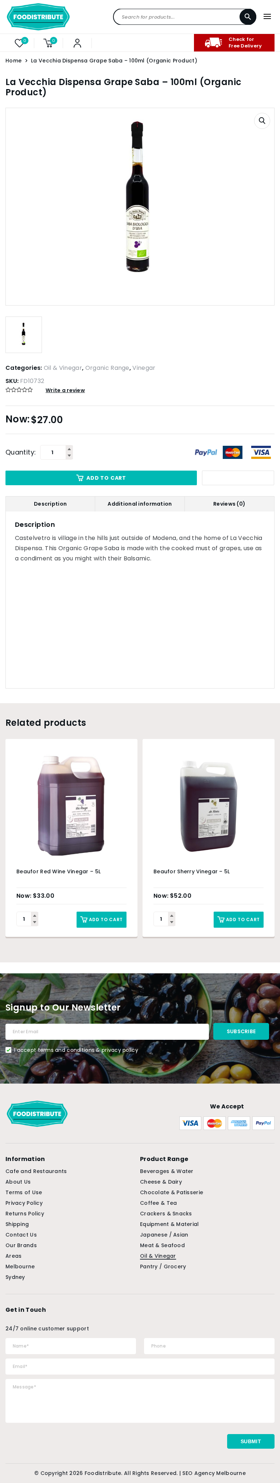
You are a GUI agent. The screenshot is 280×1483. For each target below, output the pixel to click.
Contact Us (21, 1234)
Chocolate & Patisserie (171, 1192)
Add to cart (106, 478)
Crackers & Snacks (166, 1213)
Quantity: (20, 452)
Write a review (65, 390)
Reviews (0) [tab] (229, 503)
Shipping (17, 1224)
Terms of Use (23, 1192)
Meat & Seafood (162, 1245)
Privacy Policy (24, 1203)
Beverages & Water (167, 1171)
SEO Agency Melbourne (214, 1473)
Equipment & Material (169, 1224)
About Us (18, 1181)
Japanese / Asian (164, 1234)
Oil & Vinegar (63, 368)
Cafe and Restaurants (36, 1171)
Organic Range (107, 368)
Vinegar (143, 368)
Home (13, 60)
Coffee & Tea (158, 1203)
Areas (13, 1256)
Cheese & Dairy (161, 1181)
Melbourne (20, 1266)
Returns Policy (24, 1213)
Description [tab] (50, 503)
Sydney (15, 1277)
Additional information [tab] (140, 503)
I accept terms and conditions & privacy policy (76, 1050)
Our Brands (21, 1245)
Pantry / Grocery (163, 1266)
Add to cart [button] (106, 919)
